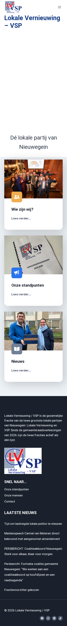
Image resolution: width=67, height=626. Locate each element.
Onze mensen (13, 495)
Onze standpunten (16, 489)
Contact (9, 501)
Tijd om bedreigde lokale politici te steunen (33, 524)
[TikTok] (60, 618)
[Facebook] (42, 618)
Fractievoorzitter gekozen (21, 590)
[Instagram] (48, 618)
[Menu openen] (59, 7)
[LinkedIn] (54, 618)
